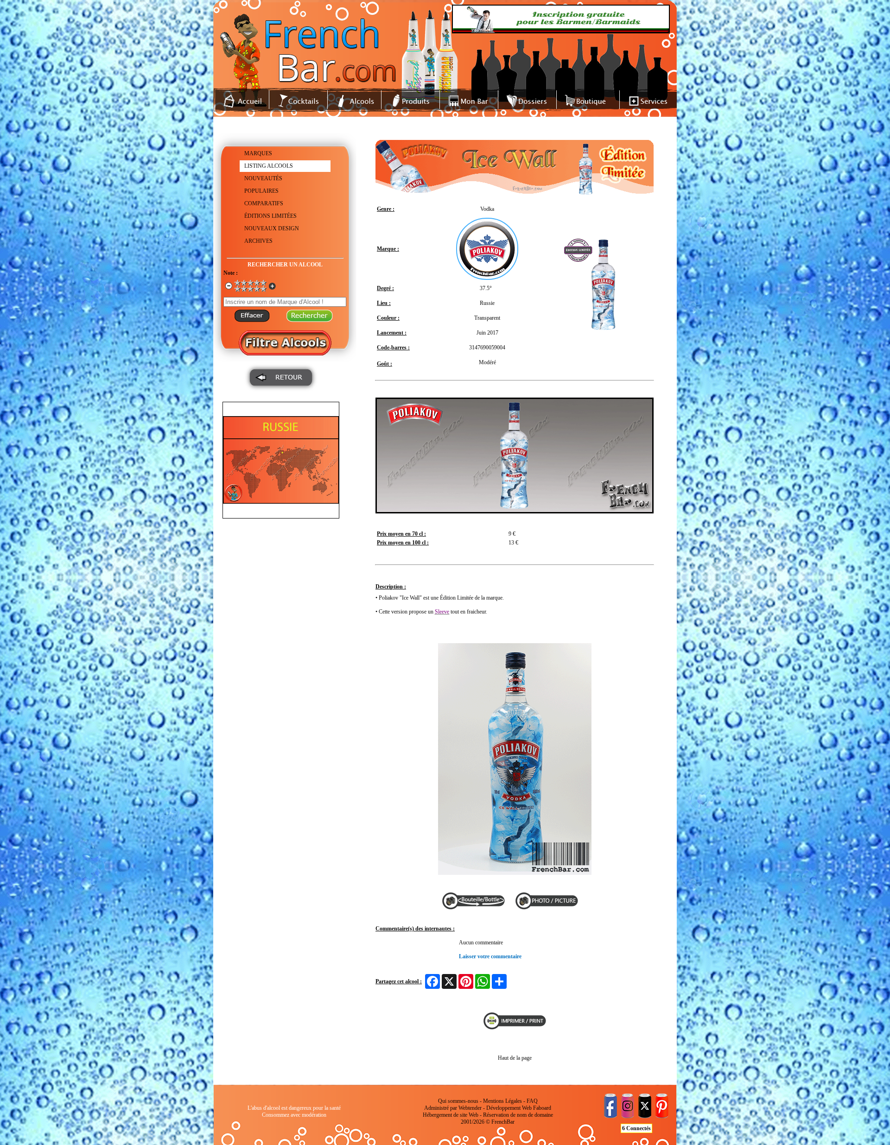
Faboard (542, 1108)
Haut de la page (515, 1058)
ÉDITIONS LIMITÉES (270, 216)
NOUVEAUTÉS (263, 178)
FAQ (532, 1101)
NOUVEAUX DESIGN (271, 228)
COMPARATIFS (263, 203)
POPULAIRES (261, 191)
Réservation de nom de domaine (518, 1115)
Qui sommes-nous (458, 1101)
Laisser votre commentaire (490, 956)
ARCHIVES (258, 241)
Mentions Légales (502, 1101)
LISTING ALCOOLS (268, 166)
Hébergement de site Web (450, 1115)
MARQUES (258, 153)
